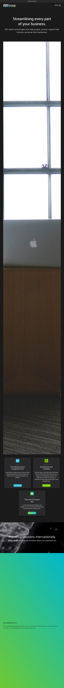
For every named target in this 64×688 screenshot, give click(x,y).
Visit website (17, 485)
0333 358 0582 (32, 1)
